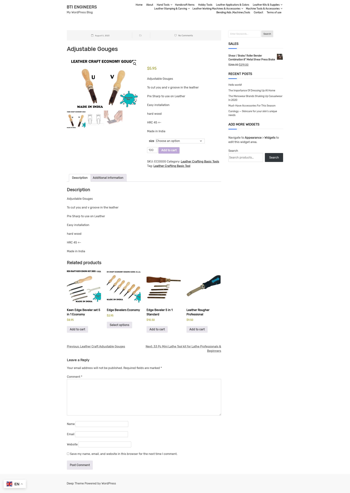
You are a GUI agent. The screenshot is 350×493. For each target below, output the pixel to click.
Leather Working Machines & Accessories (216, 8)
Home (139, 4)
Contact (258, 12)
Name (71, 424)
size (151, 141)
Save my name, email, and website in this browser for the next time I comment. (123, 454)
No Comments (185, 35)
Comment (74, 376)
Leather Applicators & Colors (232, 4)
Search (233, 150)
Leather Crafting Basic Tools (200, 161)
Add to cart (169, 150)
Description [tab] (80, 177)
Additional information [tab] (108, 177)
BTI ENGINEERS (82, 6)
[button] (134, 64)
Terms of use (274, 12)
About (149, 4)
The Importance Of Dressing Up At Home (251, 90)
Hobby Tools (205, 4)
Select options (119, 325)
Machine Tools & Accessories (263, 8)
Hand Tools (163, 4)
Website (72, 444)
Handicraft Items (185, 4)
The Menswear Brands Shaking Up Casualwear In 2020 (255, 98)
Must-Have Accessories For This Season (251, 105)
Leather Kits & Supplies (266, 4)
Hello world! (235, 84)
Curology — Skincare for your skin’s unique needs (252, 113)
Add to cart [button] (77, 329)
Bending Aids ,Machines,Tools (233, 12)
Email (70, 434)
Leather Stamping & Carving (170, 8)
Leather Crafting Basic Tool (171, 166)
